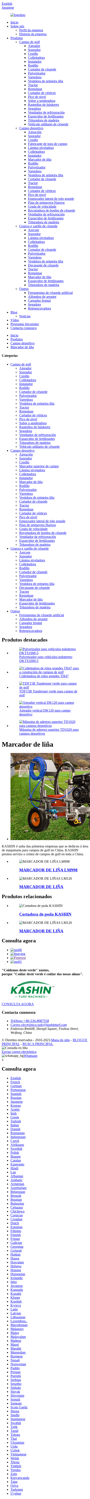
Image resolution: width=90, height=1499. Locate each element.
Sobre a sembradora (41, 101)
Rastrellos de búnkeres (43, 104)
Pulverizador (36, 73)
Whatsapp (30, 1056)
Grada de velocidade (42, 206)
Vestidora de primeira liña (45, 81)
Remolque (35, 89)
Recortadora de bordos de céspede (51, 210)
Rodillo (33, 65)
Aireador (34, 46)
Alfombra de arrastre (42, 296)
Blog (13, 312)
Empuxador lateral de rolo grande (51, 198)
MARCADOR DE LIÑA (41, 886)
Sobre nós (17, 26)
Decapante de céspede (43, 265)
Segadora (34, 108)
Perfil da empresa (31, 30)
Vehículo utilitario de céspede (48, 124)
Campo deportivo (31, 128)
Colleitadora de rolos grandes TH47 (44, 676)
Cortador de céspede (42, 69)
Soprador (34, 50)
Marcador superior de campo (39, 466)
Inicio (14, 22)
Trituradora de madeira (43, 120)
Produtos (16, 38)
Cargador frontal (39, 300)
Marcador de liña (39, 159)
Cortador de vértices (42, 93)
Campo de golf (29, 42)
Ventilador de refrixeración (46, 112)
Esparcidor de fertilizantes (46, 116)
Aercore (33, 230)
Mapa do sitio (60, 1040)
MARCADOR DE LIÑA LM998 (48, 870)
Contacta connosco (23, 328)
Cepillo (33, 54)
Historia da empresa (33, 34)
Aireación (35, 132)
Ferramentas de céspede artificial (50, 293)
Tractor (33, 85)
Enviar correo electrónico (19, 1052)
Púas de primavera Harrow (46, 202)
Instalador (35, 61)
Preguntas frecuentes (24, 324)
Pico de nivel (37, 97)
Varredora (35, 77)
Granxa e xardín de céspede (38, 226)
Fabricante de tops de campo (47, 144)
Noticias (25, 316)
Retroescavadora (39, 308)
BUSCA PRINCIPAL (37, 1044)
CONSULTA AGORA (18, 1004)
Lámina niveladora (41, 148)
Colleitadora (36, 57)
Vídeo (14, 320)
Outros (24, 289)
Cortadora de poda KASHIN (45, 914)
